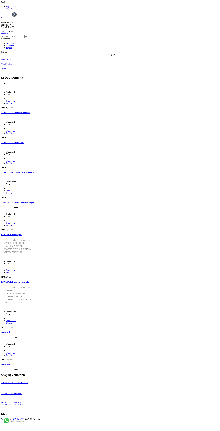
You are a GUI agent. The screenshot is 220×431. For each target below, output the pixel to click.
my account (10, 43)
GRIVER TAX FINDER (11, 393)
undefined (5, 332)
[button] (110, 18)
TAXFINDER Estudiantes (12, 142)
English (9, 9)
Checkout (10, 45)
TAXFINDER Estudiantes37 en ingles (17, 202)
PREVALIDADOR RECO (12, 402)
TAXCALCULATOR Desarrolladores (17, 172)
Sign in (9, 48)
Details (9, 103)
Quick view (11, 101)
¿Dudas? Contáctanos (17, 421)
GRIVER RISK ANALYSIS (12, 404)
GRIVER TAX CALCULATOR (14, 382)
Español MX (11, 6)
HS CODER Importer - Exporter (15, 282)
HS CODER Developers (11, 234)
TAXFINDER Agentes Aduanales (15, 113)
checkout (4, 34)
